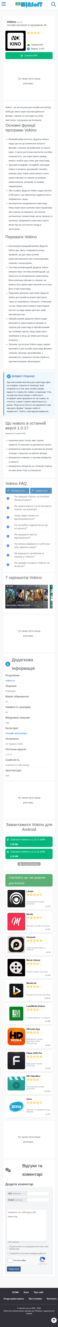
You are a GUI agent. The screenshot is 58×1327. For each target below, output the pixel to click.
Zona (29, 1099)
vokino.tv (10, 680)
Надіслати (14, 1269)
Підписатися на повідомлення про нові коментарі (28, 1247)
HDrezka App (33, 1029)
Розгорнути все (17, 491)
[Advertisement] (29, 80)
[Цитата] (21, 1207)
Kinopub (30, 937)
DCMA (15, 1292)
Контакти (52, 1299)
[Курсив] (13, 1207)
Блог (26, 1292)
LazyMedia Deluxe (35, 1006)
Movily (29, 914)
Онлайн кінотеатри (16, 733)
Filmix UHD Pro (34, 1053)
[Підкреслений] (17, 1207)
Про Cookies (35, 1299)
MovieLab (31, 983)
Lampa (29, 891)
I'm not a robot (19, 1260)
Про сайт (39, 1292)
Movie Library (33, 960)
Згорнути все (41, 491)
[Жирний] (9, 1207)
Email (15, 1200)
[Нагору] (54, 1322)
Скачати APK (31, 55)
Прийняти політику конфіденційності (28, 1253)
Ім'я (14, 1193)
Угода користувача (14, 1299)
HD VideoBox (33, 1076)
